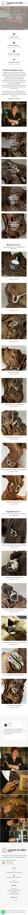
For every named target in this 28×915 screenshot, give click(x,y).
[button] (3, 912)
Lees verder (14, 21)
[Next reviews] (25, 730)
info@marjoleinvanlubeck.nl (14, 877)
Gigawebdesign (21, 912)
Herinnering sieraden (14, 893)
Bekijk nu (14, 148)
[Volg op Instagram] (15, 900)
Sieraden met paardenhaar (14, 890)
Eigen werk (14, 888)
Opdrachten (14, 892)
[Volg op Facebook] (12, 900)
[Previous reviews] (2, 730)
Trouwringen (14, 14)
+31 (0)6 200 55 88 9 (14, 882)
